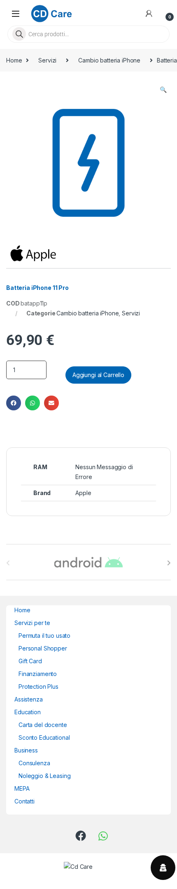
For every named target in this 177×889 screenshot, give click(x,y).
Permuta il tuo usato (44, 635)
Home (14, 60)
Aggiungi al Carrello (98, 374)
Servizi (47, 60)
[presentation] (169, 563)
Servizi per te (32, 622)
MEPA (21, 788)
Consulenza (34, 762)
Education (27, 711)
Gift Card (30, 660)
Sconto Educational (44, 737)
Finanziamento (38, 673)
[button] (163, 90)
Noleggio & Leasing (44, 775)
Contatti (24, 801)
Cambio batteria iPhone (109, 60)
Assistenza (28, 699)
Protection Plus (38, 686)
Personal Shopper (43, 648)
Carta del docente (43, 724)
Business (26, 750)
